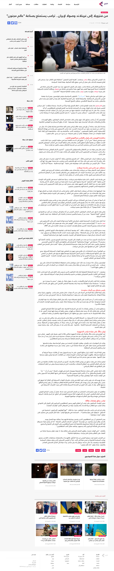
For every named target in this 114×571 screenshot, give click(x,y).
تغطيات (44, 4)
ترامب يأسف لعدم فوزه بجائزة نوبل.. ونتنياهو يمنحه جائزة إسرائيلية (24, 127)
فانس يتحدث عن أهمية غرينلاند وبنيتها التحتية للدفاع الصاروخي (47, 481)
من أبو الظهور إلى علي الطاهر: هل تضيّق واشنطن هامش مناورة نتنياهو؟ (17, 59)
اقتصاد (60, 4)
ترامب (85, 79)
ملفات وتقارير (96, 568)
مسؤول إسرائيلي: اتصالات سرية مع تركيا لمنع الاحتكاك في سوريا (23, 219)
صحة (68, 563)
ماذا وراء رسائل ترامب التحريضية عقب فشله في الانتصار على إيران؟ (24, 189)
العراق (52, 556)
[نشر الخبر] (8, 22)
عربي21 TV (66, 556)
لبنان (53, 568)
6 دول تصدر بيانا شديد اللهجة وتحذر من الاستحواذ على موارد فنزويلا (24, 109)
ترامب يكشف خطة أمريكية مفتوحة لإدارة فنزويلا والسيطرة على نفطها (97, 480)
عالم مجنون (98, 105)
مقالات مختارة (81, 561)
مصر (53, 565)
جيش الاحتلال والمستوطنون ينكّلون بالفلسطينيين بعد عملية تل (23, 148)
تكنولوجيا (67, 561)
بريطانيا (52, 563)
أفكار (10, 4)
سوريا (52, 561)
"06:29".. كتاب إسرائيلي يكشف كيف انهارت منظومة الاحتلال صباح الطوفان (23, 209)
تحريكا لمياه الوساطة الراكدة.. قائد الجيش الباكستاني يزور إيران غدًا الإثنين (72, 539)
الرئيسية (76, 4)
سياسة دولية (104, 12)
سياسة (68, 4)
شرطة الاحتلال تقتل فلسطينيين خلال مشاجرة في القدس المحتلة (47, 517)
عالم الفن (67, 559)
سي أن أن (82, 96)
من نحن (34, 561)
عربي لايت (19, 4)
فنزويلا (57, 89)
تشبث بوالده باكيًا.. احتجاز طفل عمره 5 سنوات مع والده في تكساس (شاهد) (95, 517)
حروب (103, 223)
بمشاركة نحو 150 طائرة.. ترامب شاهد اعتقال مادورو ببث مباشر (24, 118)
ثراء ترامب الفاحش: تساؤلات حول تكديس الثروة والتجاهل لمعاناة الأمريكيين (25, 199)
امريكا (97, 450)
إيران (82, 91)
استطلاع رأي (81, 565)
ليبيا (53, 559)
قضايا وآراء (81, 559)
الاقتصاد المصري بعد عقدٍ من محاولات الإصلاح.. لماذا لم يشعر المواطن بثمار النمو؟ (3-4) (17, 88)
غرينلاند (96, 91)
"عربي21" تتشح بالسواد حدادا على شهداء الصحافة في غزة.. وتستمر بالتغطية (23, 169)
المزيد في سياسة (100, 496)
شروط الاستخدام (32, 564)
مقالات (36, 4)
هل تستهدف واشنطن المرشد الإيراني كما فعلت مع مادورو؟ (71, 480)
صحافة (28, 4)
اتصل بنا (34, 562)
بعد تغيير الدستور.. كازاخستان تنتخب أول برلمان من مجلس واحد (96, 539)
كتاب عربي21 (81, 556)
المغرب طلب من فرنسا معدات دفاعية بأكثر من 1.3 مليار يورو (48, 539)
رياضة (52, 4)
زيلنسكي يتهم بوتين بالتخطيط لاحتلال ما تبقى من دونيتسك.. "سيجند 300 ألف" (71, 517)
